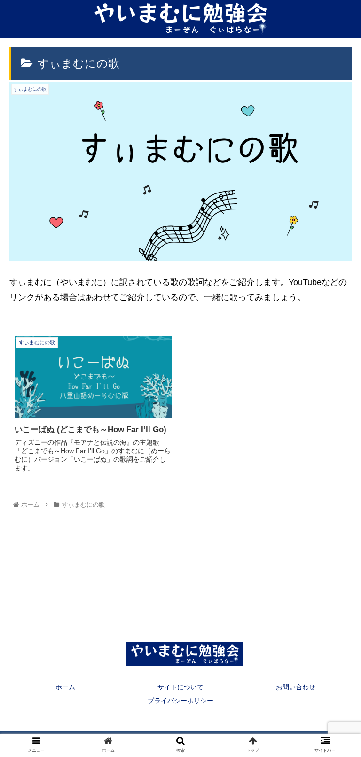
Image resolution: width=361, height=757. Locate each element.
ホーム (65, 687)
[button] (333, 739)
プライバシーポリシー (180, 700)
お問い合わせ (295, 687)
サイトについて (180, 687)
